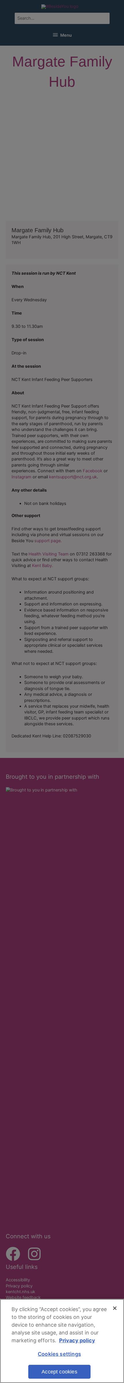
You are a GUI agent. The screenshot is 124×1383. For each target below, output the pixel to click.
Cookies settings (59, 1354)
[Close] (114, 1308)
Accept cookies (59, 1372)
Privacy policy (77, 1340)
